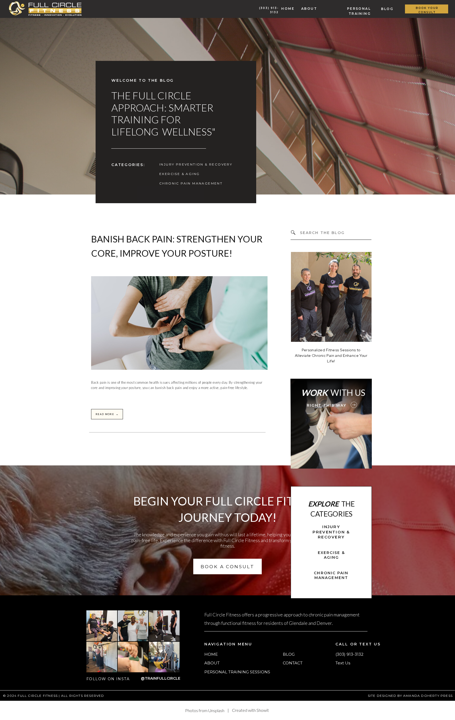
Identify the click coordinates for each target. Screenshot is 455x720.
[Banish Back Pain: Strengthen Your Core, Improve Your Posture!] (179, 323)
